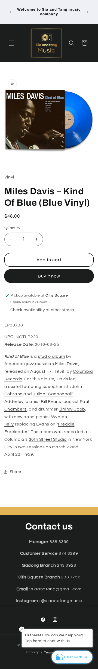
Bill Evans (51, 401)
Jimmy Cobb (72, 409)
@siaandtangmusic (61, 601)
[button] (11, 43)
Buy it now (49, 276)
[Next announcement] (88, 12)
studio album (51, 356)
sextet (14, 386)
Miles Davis (66, 364)
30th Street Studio (48, 439)
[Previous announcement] (10, 12)
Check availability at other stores (42, 310)
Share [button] (15, 472)
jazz (30, 364)
